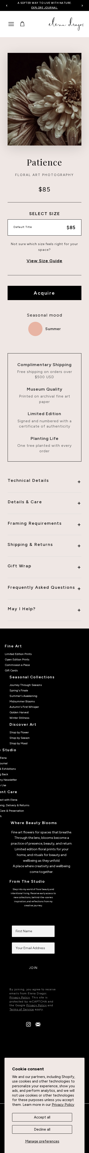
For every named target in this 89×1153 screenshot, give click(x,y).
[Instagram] (28, 1025)
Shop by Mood (18, 743)
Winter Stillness (19, 718)
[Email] (38, 1025)
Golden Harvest (19, 712)
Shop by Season (19, 738)
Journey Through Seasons (25, 685)
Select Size (44, 213)
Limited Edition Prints (18, 654)
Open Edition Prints (17, 659)
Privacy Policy (63, 1105)
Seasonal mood (44, 315)
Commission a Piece (17, 665)
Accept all (42, 1117)
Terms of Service (21, 1009)
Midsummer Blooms (22, 701)
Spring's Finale (18, 690)
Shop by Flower (19, 732)
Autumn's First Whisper (24, 707)
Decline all (42, 1129)
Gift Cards (11, 670)
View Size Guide (44, 260)
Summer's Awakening (23, 696)
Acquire (44, 293)
